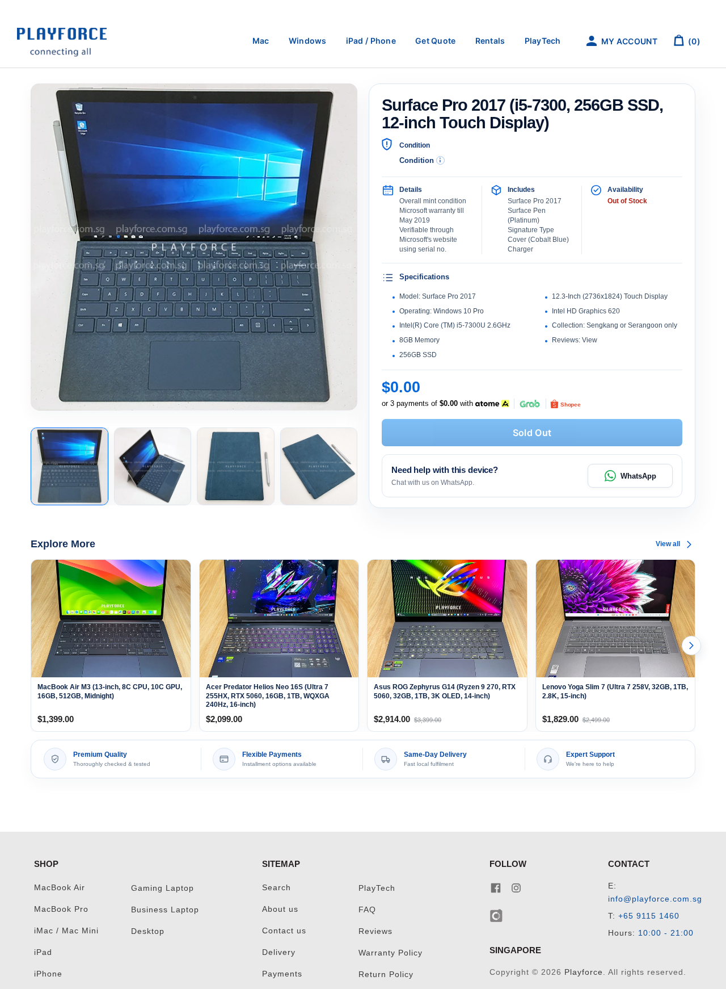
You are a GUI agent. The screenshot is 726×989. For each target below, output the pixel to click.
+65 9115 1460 (648, 916)
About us (280, 909)
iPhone (48, 974)
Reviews (375, 931)
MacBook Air (59, 887)
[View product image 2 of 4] (153, 466)
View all (668, 544)
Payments (282, 974)
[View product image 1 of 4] (69, 466)
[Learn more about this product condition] (440, 160)
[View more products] (691, 645)
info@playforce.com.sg (655, 899)
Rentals (490, 40)
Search (276, 887)
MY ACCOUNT (628, 41)
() (693, 41)
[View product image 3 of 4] (236, 466)
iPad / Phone (371, 40)
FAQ (367, 910)
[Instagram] (516, 887)
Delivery (279, 952)
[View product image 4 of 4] (319, 466)
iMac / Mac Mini (66, 931)
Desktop (147, 931)
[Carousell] (496, 915)
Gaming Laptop (162, 888)
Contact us (284, 931)
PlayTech (543, 40)
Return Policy (385, 974)
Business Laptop (165, 910)
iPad (43, 952)
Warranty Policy (390, 953)
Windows (308, 40)
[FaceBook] (495, 887)
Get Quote (435, 40)
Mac (260, 40)
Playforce (583, 972)
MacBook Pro (61, 909)
